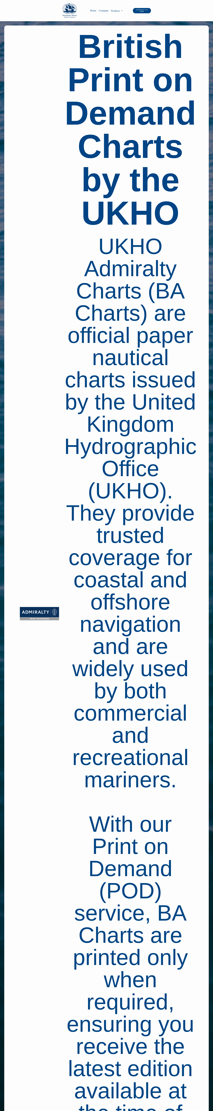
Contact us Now (142, 11)
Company (104, 10)
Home (93, 10)
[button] (116, 10)
